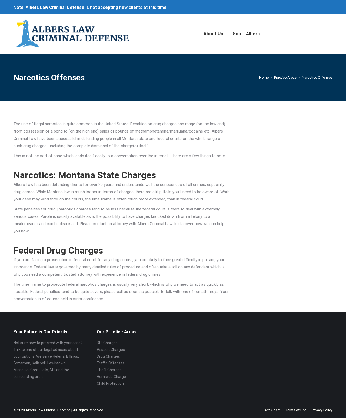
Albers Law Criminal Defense (48, 410)
